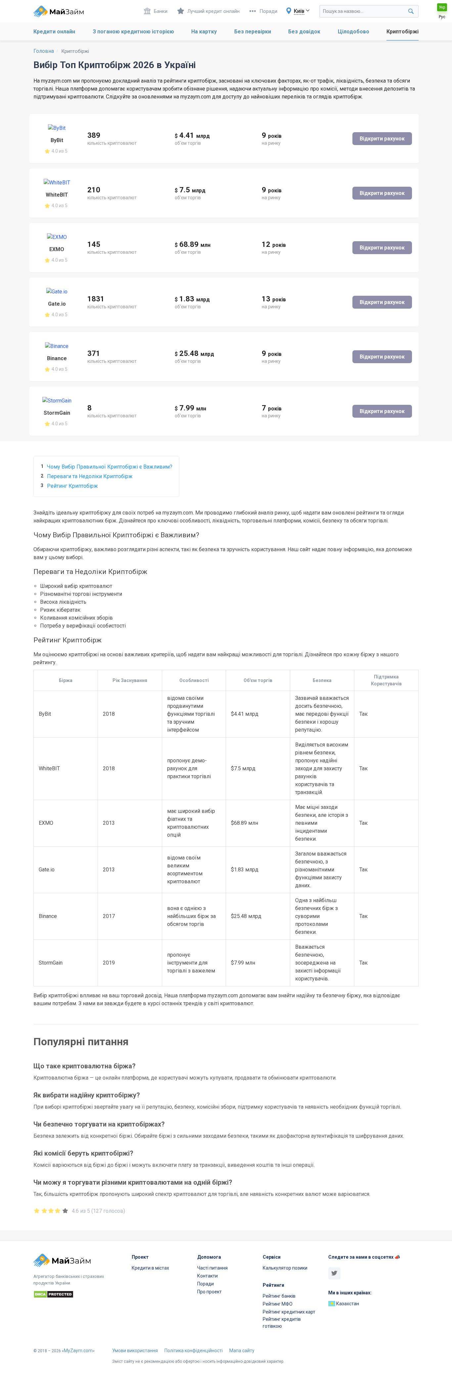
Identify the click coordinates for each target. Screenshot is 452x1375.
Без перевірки (252, 31)
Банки (160, 11)
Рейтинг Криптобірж (72, 486)
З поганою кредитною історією (133, 31)
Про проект (209, 1291)
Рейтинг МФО (278, 1304)
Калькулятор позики (285, 1268)
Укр (442, 7)
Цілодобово (353, 31)
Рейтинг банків (279, 1296)
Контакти (207, 1276)
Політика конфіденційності (193, 1350)
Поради (268, 11)
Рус (442, 17)
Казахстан (347, 1303)
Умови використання (135, 1350)
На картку (204, 31)
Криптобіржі (402, 31)
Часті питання (212, 1268)
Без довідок (304, 31)
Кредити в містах (150, 1268)
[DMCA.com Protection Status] (78, 1295)
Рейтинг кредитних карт (289, 1312)
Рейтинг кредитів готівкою (282, 1323)
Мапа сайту (241, 1350)
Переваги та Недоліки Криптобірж (90, 476)
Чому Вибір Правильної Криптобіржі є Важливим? (109, 467)
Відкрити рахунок (382, 138)
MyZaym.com (78, 1350)
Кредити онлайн (54, 31)
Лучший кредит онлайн (213, 11)
